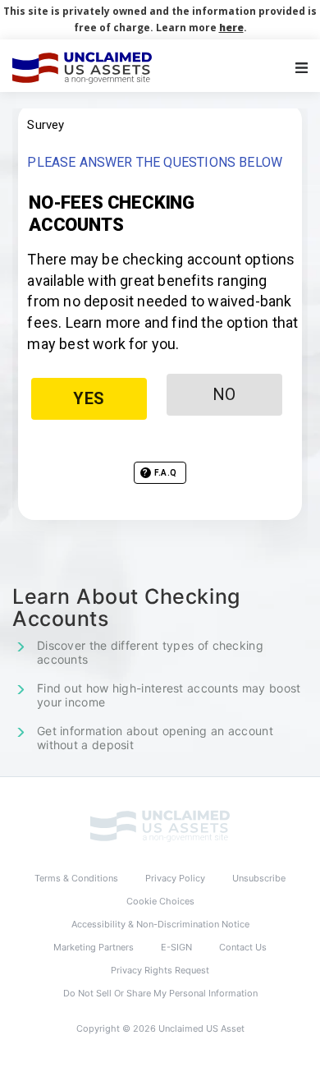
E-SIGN (176, 947)
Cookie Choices (160, 901)
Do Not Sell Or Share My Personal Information (160, 993)
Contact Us (243, 947)
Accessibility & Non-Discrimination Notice (160, 924)
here (231, 28)
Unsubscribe (259, 878)
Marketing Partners (93, 947)
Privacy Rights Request (160, 970)
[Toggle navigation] (301, 67)
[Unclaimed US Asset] (160, 825)
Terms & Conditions (76, 878)
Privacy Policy (175, 878)
